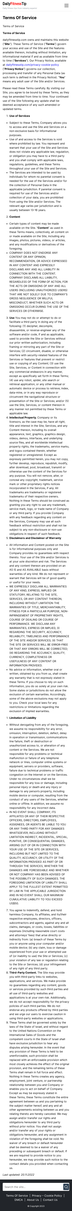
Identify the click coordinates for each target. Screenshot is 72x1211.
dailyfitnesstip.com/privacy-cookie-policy (32, 64)
